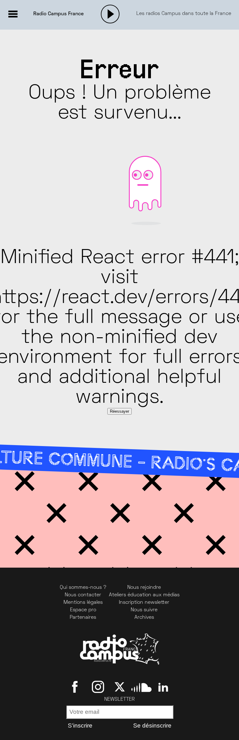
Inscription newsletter (144, 602)
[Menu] (13, 14)
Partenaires (83, 617)
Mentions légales (83, 602)
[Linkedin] (163, 687)
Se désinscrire (152, 725)
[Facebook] (76, 687)
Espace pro (83, 610)
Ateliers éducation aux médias (144, 595)
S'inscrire (80, 725)
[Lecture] (110, 14)
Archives (144, 617)
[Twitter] (120, 687)
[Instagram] (98, 687)
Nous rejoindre (144, 587)
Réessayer (119, 411)
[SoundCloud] (141, 687)
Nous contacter (83, 595)
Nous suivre (144, 610)
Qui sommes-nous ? (83, 587)
